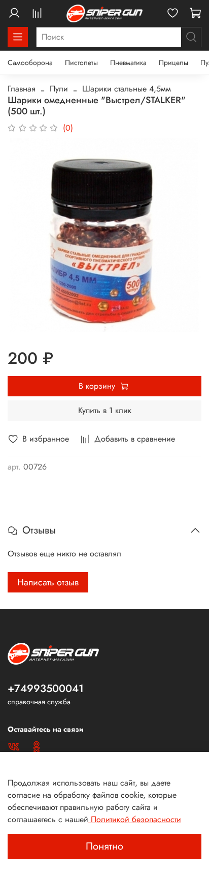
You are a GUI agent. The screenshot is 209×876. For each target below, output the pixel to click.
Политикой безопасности (134, 819)
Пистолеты (81, 62)
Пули (59, 89)
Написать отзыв (48, 582)
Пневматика (128, 62)
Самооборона (30, 62)
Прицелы (173, 62)
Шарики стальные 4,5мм (126, 89)
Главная (22, 89)
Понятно (104, 846)
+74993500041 (46, 688)
